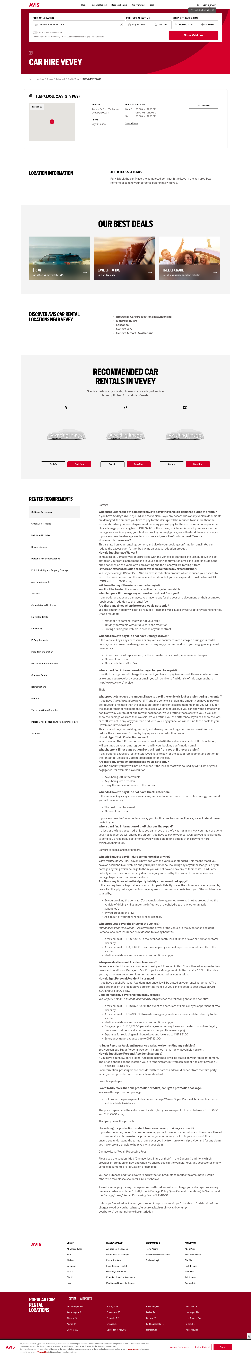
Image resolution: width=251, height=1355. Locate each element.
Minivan (70, 1260)
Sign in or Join (209, 5)
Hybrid (70, 1271)
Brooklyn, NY (112, 1306)
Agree (222, 1347)
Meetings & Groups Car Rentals (120, 1283)
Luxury (70, 1283)
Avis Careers (190, 1277)
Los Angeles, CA (193, 1318)
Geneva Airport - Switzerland (134, 333)
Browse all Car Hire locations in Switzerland (144, 316)
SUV (69, 1254)
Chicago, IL (112, 1324)
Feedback (189, 1271)
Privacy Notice (132, 1349)
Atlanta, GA (72, 1318)
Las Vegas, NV (192, 1312)
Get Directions (203, 105)
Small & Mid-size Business (158, 1254)
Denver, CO (151, 1318)
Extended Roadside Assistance (120, 1277)
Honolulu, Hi (151, 1329)
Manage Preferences (179, 1347)
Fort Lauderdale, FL (155, 1324)
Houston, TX (191, 1306)
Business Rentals (119, 5)
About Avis (189, 1249)
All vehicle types (74, 1249)
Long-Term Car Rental (116, 1266)
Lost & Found (191, 1266)
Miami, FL (190, 1324)
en (198, 5)
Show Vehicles (193, 35)
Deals (152, 5)
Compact (71, 1266)
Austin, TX (71, 1324)
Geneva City (124, 329)
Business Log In (153, 1260)
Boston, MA (72, 1329)
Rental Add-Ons (113, 1260)
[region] (125, 1347)
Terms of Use (42, 1352)
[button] (52, 121)
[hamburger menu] (221, 5)
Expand (35, 107)
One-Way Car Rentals (116, 1271)
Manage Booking (99, 5)
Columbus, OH (152, 1306)
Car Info (53, 464)
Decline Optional (202, 1347)
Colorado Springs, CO (116, 1329)
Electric (70, 1277)
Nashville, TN (192, 1329)
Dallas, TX (150, 1312)
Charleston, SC (113, 1312)
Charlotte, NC (113, 1318)
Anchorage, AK (74, 1312)
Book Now (79, 464)
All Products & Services (117, 1249)
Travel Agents (152, 1249)
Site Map (189, 1260)
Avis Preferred (138, 5)
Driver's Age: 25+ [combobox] (40, 36)
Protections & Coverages (117, 1254)
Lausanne (122, 325)
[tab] (73, 1298)
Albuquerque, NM (75, 1306)
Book (83, 5)
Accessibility (191, 1283)
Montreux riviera (126, 320)
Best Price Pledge (193, 1254)
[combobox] (78, 24)
